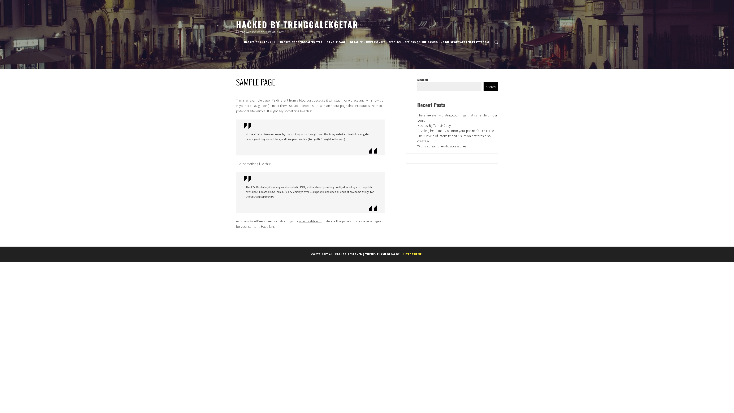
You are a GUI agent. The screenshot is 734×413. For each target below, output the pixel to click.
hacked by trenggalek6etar (297, 24)
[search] (496, 42)
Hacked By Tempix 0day (434, 125)
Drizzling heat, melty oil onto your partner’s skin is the (455, 130)
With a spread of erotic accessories (441, 146)
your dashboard (310, 221)
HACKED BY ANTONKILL (259, 42)
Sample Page (336, 42)
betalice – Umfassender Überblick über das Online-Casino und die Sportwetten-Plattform (419, 42)
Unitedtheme (411, 254)
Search (422, 79)
